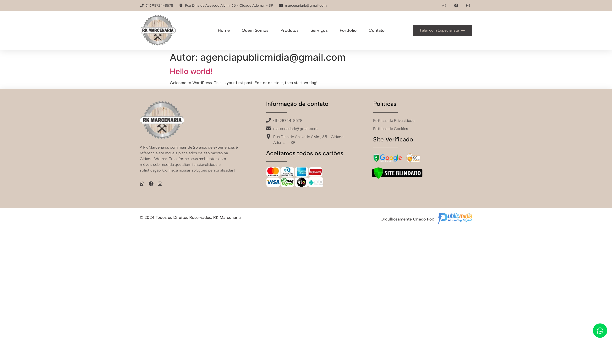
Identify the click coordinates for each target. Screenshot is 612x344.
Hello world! (191, 71)
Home (224, 30)
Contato (377, 30)
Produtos (289, 30)
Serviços (319, 30)
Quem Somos (255, 30)
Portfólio (348, 30)
